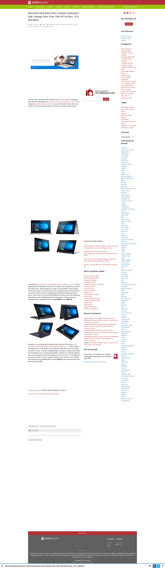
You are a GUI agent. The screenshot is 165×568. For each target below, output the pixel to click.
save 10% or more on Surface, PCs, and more (63, 102)
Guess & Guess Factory (128, 244)
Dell (122, 217)
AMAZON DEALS (88, 7)
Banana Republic (126, 176)
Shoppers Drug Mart (127, 354)
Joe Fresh (124, 266)
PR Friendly (125, 119)
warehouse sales (126, 98)
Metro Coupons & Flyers (91, 294)
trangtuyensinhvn (89, 318)
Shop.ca (123, 352)
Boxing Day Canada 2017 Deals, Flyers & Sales (127, 109)
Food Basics (125, 227)
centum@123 (88, 330)
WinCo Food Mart (126, 398)
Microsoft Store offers (35, 390)
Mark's (123, 290)
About (109, 545)
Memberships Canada (128, 87)
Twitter (120, 545)
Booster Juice (125, 190)
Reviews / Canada (127, 94)
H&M (122, 252)
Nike (122, 307)
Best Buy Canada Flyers (91, 278)
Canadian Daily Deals (128, 57)
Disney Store (125, 219)
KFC (122, 268)
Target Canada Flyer (90, 306)
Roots (123, 343)
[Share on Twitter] (158, 566)
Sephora (123, 350)
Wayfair (123, 394)
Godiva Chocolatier (127, 239)
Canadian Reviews (90, 282)
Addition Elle (125, 152)
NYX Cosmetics (126, 313)
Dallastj (86, 324)
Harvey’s (124, 247)
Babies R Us (125, 174)
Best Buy (124, 184)
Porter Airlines (125, 327)
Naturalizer (124, 301)
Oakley (123, 315)
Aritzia (123, 170)
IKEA (122, 258)
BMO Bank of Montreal (128, 188)
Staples (123, 364)
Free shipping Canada (46, 26)
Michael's (124, 297)
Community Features (127, 71)
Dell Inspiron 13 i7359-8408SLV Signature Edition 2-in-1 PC (55, 284)
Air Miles (124, 158)
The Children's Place (127, 376)
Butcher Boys (125, 195)
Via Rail (123, 390)
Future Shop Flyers (90, 290)
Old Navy (124, 317)
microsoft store (33, 426)
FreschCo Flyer (89, 288)
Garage (123, 235)
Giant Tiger (124, 237)
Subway (123, 368)
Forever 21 (124, 231)
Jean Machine (125, 264)
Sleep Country (125, 358)
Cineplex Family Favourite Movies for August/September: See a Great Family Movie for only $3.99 (101, 253)
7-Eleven (124, 148)
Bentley (123, 182)
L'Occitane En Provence (128, 284)
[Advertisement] (82, 9)
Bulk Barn (124, 192)
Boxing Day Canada (90, 280)
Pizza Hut (124, 323)
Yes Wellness (125, 400)
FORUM (59, 7)
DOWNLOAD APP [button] (130, 7)
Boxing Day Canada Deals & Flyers (95, 362)
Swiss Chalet (125, 370)
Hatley (123, 250)
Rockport (124, 339)
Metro (123, 294)
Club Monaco (125, 207)
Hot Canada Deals (94, 241)
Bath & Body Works (127, 178)
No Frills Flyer (88, 296)
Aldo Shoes (124, 160)
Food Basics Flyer (89, 286)
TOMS (123, 382)
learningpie (87, 336)
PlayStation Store (126, 325)
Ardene (123, 168)
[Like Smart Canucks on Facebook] (127, 13)
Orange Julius (125, 319)
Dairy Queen (125, 213)
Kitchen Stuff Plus (126, 270)
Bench (123, 180)
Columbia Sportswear (128, 209)
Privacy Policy (89, 562)
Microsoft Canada (64, 99)
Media (109, 546)
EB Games (124, 225)
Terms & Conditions (78, 562)
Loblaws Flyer (88, 292)
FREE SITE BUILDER (105, 7)
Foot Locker (125, 229)
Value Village (125, 388)
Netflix (123, 303)
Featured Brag (125, 75)
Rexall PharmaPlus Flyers (92, 298)
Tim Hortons (125, 380)
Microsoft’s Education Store (42, 104)
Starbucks (124, 366)
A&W (122, 172)
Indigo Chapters (126, 260)
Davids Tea (124, 215)
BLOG (30, 7)
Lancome (124, 272)
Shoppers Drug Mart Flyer (92, 300)
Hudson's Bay (125, 256)
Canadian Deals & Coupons (57, 24)
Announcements (126, 49)
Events (123, 73)
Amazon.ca (124, 162)
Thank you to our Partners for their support (126, 38)
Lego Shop (124, 278)
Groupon (124, 241)
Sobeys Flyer (88, 302)
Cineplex (124, 205)
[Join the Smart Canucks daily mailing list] (133, 13)
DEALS (67, 7)
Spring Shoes (88, 304)
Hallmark (124, 246)
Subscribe (129, 24)
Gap (122, 233)
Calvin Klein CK (126, 197)
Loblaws (123, 282)
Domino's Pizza (126, 221)
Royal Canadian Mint (127, 345)
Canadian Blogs (126, 51)
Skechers (124, 356)
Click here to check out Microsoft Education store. (43, 394)
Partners (124, 117)
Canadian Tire (125, 199)
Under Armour (125, 386)
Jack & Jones (125, 262)
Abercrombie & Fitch (127, 150)
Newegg (123, 305)
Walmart (123, 392)
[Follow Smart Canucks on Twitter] (124, 13)
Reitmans (124, 335)
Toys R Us (124, 384)
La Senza (124, 274)
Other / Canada (126, 89)
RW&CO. (124, 347)
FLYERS (50, 7)
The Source (124, 378)
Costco (123, 211)
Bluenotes (124, 186)
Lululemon (124, 286)
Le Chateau (124, 276)
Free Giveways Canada (128, 81)
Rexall (123, 337)
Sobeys (123, 360)
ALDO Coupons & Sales (91, 276)
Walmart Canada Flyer (91, 309)
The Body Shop (126, 374)
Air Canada (124, 156)
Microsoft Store (126, 299)
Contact (123, 113)
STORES (76, 7)
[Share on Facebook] (154, 566)
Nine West (124, 309)
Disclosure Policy (126, 115)
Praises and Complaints (128, 91)
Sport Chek (124, 362)
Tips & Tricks (125, 96)
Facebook (120, 543)
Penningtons (125, 321)
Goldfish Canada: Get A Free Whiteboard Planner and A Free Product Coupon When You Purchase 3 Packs (101, 320)
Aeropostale (125, 154)
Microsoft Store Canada (47, 426)
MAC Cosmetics (126, 288)
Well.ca (123, 396)
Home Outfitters (126, 254)
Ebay (122, 223)
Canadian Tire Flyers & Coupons (94, 284)
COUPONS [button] (40, 7)
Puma (123, 329)
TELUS (123, 372)
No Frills (123, 311)
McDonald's (125, 292)
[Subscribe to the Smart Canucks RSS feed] (130, 13)
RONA (123, 341)
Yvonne (43, 24)
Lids (122, 280)
